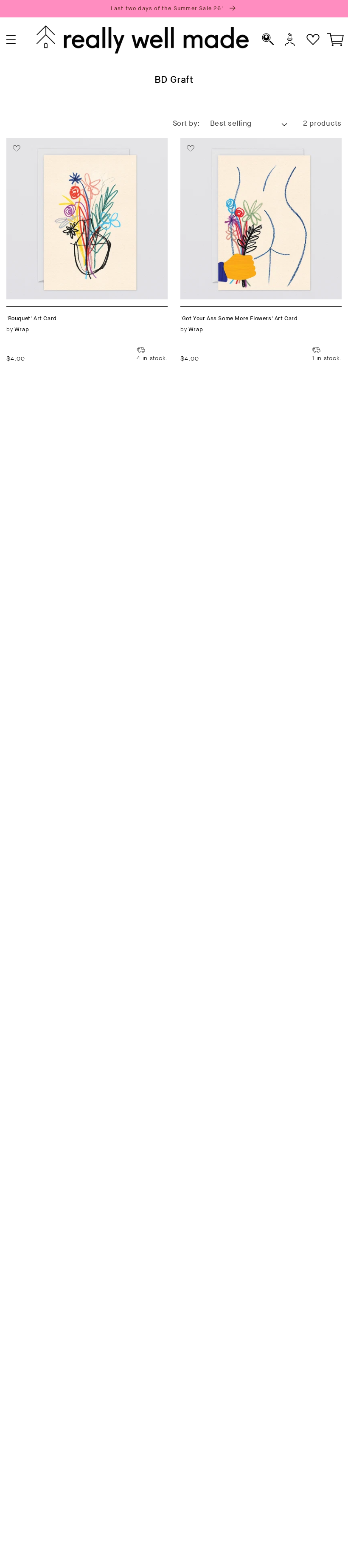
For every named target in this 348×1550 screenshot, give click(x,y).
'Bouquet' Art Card (42, 143)
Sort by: (186, 123)
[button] (11, 39)
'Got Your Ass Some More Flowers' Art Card (255, 148)
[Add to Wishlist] (16, 148)
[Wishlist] (313, 39)
